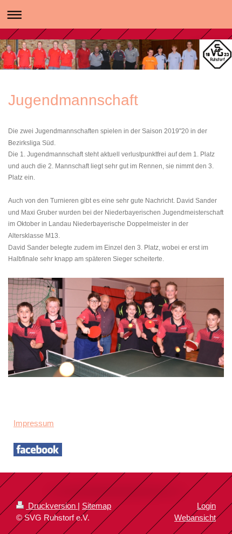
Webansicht (195, 517)
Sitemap (96, 505)
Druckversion (52, 505)
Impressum (33, 423)
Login (206, 505)
